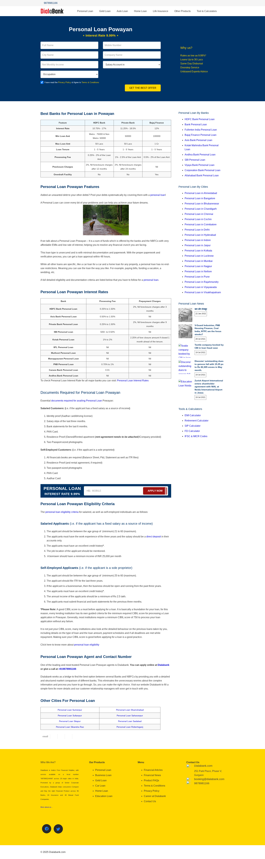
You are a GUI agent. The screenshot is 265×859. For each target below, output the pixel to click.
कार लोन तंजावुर (201, 309)
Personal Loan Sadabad (130, 721)
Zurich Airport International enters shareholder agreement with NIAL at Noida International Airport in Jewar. (209, 386)
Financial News (152, 775)
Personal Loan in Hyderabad (200, 235)
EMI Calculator (193, 415)
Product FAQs (151, 780)
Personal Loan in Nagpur (198, 266)
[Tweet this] (61, 736)
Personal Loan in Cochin (198, 219)
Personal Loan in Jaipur (198, 245)
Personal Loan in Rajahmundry (202, 282)
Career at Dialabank (155, 796)
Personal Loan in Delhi (197, 229)
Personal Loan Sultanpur (70, 715)
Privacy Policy (64, 82)
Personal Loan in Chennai (199, 214)
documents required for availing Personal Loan (76, 400)
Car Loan (100, 785)
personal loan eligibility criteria (62, 512)
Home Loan (101, 791)
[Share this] (54, 736)
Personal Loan (103, 770)
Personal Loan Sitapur (70, 721)
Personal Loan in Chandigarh (201, 208)
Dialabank (163, 665)
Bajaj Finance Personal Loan (200, 135)
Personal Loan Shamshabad (130, 710)
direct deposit (153, 536)
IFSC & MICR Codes (196, 436)
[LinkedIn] (221, 3)
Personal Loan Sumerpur (70, 710)
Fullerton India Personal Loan (201, 129)
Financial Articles (153, 770)
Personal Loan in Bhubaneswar (202, 203)
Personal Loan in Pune (197, 276)
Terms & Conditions (90, 82)
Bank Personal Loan (196, 124)
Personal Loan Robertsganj (130, 727)
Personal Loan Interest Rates (133, 380)
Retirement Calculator (196, 420)
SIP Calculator (192, 426)
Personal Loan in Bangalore (200, 198)
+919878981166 (67, 669)
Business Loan (103, 775)
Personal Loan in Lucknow (199, 255)
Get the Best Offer (142, 88)
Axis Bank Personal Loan (198, 140)
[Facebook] (209, 3)
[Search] (223, 11)
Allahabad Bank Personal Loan (202, 175)
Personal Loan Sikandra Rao (70, 727)
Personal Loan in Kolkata (198, 250)
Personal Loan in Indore (198, 240)
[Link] (52, 11)
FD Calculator (192, 431)
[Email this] (45, 736)
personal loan (157, 195)
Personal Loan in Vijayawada (201, 287)
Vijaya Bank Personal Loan (199, 165)
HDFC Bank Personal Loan (200, 119)
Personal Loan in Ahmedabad (201, 193)
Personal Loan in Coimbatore (201, 224)
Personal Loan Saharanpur (130, 715)
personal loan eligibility (86, 644)
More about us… (46, 807)
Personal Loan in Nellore (198, 271)
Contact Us (150, 801)
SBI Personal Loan (195, 159)
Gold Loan (101, 780)
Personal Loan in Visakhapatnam (203, 292)
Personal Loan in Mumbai (199, 261)
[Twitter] (215, 3)
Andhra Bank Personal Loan (200, 154)
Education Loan (103, 796)
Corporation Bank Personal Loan (202, 170)
